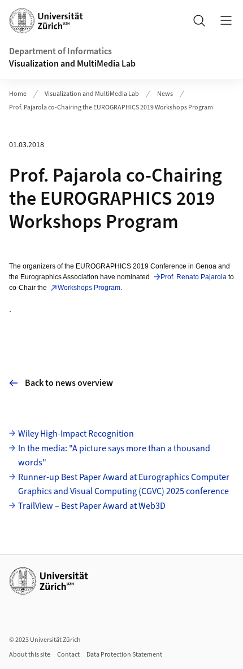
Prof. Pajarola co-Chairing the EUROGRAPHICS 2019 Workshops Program (111, 107)
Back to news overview (69, 383)
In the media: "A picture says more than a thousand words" (114, 455)
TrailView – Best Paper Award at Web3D (92, 506)
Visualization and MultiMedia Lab (72, 64)
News (165, 94)
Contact (68, 654)
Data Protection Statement (124, 654)
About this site (29, 654)
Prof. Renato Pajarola (193, 277)
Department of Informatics (60, 51)
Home (18, 94)
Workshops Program (89, 288)
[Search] (198, 20)
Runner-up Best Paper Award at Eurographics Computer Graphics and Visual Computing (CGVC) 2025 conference (123, 484)
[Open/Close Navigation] (226, 20)
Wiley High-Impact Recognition (76, 434)
